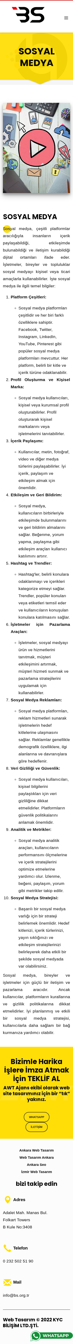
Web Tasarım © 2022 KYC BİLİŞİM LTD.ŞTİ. (33, 1323)
